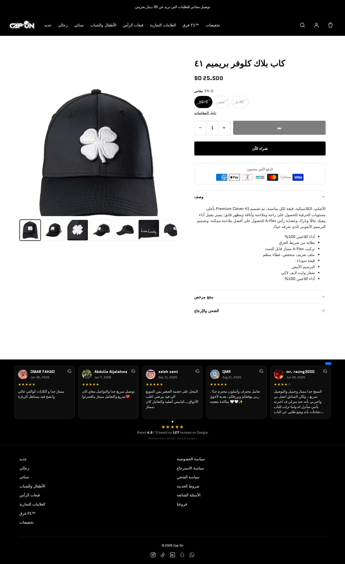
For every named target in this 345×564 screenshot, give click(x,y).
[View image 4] (101, 230)
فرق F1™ (190, 25)
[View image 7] (172, 230)
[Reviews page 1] (172, 422)
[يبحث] (302, 25)
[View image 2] (54, 230)
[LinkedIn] (172, 555)
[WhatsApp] (192, 555)
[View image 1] (30, 230)
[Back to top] (333, 554)
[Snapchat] (182, 555)
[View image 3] (77, 230)
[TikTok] (162, 555)
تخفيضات (213, 25)
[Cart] (330, 25)
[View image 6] (149, 230)
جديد (47, 25)
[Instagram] (153, 555)
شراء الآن (260, 148)
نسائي (79, 25)
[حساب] (316, 25)
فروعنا (182, 504)
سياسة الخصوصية (191, 459)
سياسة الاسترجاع (190, 468)
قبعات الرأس (133, 25)
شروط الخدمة (188, 486)
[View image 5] (125, 230)
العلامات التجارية (163, 25)
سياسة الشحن (188, 477)
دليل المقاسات (205, 112)
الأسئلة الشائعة (189, 495)
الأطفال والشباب (103, 25)
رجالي (63, 25)
